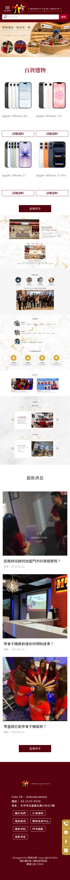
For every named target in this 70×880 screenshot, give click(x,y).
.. (49, 861)
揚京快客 (32, 857)
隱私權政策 (25, 861)
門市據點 (37, 829)
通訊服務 (20, 821)
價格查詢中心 (40, 821)
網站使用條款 (40, 861)
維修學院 (20, 829)
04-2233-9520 (31, 801)
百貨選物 (37, 813)
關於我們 (20, 813)
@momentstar (36, 797)
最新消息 (20, 836)
